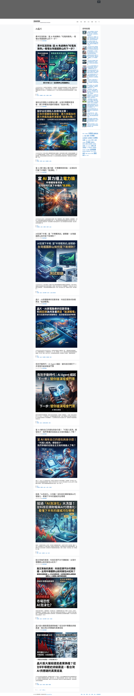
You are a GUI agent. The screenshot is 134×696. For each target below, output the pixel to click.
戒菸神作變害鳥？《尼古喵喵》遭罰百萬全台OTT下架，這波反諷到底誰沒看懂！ (92, 52)
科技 (81, 21)
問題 (86, 140)
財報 (86, 153)
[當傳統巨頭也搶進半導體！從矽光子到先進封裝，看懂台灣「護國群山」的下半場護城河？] (84, 56)
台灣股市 (90, 138)
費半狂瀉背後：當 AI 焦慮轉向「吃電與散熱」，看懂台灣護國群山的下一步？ (56, 37)
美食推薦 (92, 151)
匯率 (88, 135)
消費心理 (93, 145)
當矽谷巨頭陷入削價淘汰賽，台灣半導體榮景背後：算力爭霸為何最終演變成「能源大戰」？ (55, 103)
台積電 (38, 422)
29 (40, 689)
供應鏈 (47, 95)
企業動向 (86, 133)
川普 (95, 140)
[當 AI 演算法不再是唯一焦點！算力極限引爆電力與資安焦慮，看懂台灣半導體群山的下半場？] (84, 42)
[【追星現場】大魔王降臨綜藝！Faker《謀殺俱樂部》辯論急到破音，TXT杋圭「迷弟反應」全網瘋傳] (84, 91)
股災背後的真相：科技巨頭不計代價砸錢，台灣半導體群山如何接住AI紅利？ (56, 561)
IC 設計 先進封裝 (53, 292)
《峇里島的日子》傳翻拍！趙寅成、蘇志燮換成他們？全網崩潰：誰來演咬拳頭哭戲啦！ (92, 38)
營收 (87, 147)
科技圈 (50, 487)
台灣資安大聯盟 (45, 422)
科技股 (51, 618)
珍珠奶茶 (90, 147)
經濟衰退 (84, 151)
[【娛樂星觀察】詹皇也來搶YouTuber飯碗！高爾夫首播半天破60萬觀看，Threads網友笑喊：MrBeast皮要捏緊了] (84, 100)
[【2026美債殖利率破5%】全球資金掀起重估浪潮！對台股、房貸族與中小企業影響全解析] (84, 76)
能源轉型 (41, 95)
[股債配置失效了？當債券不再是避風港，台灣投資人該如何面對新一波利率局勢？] (84, 96)
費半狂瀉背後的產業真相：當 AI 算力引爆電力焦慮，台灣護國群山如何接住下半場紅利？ (92, 71)
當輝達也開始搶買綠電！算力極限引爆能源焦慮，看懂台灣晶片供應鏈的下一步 (92, 106)
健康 (92, 21)
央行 (92, 140)
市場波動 (83, 142)
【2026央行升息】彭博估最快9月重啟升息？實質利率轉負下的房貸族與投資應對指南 (92, 48)
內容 (85, 135)
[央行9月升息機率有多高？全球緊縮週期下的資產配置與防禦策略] (84, 110)
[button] (99, 21)
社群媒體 (93, 149)
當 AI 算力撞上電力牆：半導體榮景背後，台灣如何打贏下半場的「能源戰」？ (56, 169)
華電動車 (47, 357)
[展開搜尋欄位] (98, 2)
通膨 (95, 153)
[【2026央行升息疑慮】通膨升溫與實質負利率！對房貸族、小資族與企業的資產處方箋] (84, 62)
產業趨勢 (94, 147)
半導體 (50, 95)
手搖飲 (88, 142)
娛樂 (85, 21)
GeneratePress (49, 694)
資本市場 (89, 153)
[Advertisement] (67, 11)
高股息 (88, 155)
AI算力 (44, 95)
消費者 (84, 147)
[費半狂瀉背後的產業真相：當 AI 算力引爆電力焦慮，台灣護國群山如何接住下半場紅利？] (84, 71)
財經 (77, 21)
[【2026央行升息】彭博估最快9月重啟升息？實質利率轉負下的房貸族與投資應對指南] (84, 48)
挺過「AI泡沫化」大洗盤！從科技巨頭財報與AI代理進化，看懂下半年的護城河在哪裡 (56, 495)
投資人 (93, 142)
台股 (83, 140)
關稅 (83, 155)
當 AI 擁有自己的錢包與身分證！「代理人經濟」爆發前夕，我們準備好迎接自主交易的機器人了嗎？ (56, 431)
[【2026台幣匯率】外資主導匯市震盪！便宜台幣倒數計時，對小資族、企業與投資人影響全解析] (84, 33)
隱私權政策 (98, 694)
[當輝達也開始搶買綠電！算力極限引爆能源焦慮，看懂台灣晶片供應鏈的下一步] (84, 106)
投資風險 (38, 487)
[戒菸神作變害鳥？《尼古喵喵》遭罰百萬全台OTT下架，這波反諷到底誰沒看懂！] (84, 52)
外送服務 (89, 140)
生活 (88, 21)
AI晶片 (38, 95)
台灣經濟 (84, 138)
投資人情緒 (85, 144)
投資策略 (90, 144)
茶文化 (94, 151)
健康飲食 (95, 133)
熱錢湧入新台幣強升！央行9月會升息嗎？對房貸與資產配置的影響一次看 (92, 125)
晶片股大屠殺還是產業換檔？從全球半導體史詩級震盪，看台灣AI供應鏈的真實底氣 (56, 627)
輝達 (50, 357)
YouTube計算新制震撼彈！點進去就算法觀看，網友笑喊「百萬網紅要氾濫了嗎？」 (92, 67)
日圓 (83, 145)
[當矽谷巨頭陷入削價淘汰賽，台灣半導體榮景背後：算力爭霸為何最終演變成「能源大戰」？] (84, 120)
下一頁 (43, 689)
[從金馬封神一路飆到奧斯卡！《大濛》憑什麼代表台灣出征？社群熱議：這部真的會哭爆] (84, 81)
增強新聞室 (37, 21)
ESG (83, 133)
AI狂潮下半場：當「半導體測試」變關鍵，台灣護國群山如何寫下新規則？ (56, 235)
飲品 (85, 155)
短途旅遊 (83, 149)
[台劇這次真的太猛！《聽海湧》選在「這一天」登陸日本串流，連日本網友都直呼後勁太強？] (84, 114)
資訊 (92, 153)
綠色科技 (88, 151)
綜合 (96, 21)
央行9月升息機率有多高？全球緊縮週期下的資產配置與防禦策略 (92, 110)
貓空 (83, 153)
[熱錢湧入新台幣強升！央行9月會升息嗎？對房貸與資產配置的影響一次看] (84, 125)
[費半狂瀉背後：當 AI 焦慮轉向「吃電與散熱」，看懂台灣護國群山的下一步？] (84, 87)
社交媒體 (87, 149)
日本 (86, 145)
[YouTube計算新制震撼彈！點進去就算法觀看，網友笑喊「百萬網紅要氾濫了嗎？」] (84, 67)
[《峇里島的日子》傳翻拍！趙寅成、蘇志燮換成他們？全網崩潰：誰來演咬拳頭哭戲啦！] (84, 38)
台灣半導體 (44, 292)
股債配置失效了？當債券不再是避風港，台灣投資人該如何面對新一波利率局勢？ (92, 96)
